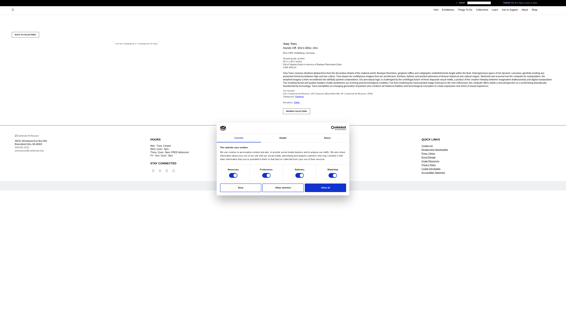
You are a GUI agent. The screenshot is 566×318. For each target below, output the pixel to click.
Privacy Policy (429, 165)
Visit (435, 9)
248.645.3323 (22, 147)
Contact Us (427, 146)
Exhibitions (448, 9)
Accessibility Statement (433, 172)
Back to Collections (25, 35)
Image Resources (430, 161)
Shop (460, 3)
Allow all (325, 187)
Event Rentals (429, 157)
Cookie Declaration (431, 169)
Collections (482, 9)
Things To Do (465, 9)
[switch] (266, 175)
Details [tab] (283, 138)
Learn (495, 9)
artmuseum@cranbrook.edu (29, 150)
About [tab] (327, 138)
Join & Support (510, 9)
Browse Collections (296, 111)
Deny (240, 187)
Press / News (428, 153)
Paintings (299, 96)
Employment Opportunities (435, 149)
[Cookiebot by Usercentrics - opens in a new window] (333, 128)
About (525, 9)
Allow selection (283, 187)
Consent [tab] (238, 138)
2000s (297, 102)
